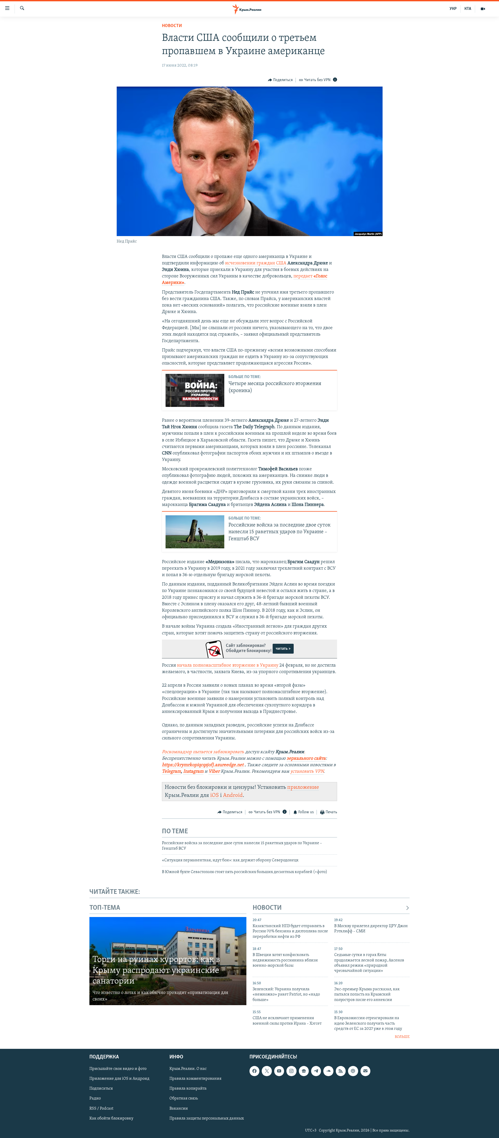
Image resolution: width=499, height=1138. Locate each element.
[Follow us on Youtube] (279, 1071)
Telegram (171, 771)
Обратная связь (183, 1098)
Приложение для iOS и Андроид (119, 1079)
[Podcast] (353, 1071)
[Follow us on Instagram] (291, 1071)
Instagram (193, 771)
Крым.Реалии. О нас (188, 1069)
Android (233, 795)
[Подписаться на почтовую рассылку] (365, 1071)
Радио (95, 1098)
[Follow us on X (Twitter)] (267, 1071)
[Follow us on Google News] (304, 1071)
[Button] (280, 80)
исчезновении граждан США (255, 263)
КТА (467, 9)
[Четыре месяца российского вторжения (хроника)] (195, 390)
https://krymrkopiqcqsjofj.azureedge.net (203, 765)
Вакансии (178, 1108)
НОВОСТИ (267, 908)
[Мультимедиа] (483, 8)
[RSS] (341, 1071)
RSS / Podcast (101, 1108)
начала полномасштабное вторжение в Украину (227, 665)
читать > (283, 649)
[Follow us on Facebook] (254, 1071)
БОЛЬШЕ (402, 1037)
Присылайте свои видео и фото (118, 1069)
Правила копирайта (188, 1089)
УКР (453, 9)
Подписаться (101, 1089)
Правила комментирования (195, 1079)
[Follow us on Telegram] (316, 1071)
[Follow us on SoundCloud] (328, 1071)
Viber (214, 771)
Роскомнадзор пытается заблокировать (203, 752)
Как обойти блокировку (111, 1118)
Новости (172, 26)
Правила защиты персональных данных (206, 1118)
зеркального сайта (306, 758)
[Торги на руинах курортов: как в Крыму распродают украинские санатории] (167, 961)
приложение (303, 787)
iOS (214, 795)
